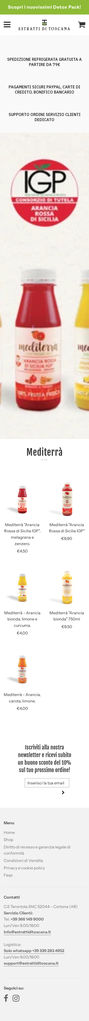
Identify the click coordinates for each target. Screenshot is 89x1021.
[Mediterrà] (22, 499)
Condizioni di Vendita (23, 860)
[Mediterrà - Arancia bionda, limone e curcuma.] (22, 587)
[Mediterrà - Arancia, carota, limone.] (22, 669)
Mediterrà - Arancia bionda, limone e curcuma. (22, 619)
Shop (8, 839)
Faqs (8, 875)
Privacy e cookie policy (24, 867)
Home (9, 832)
